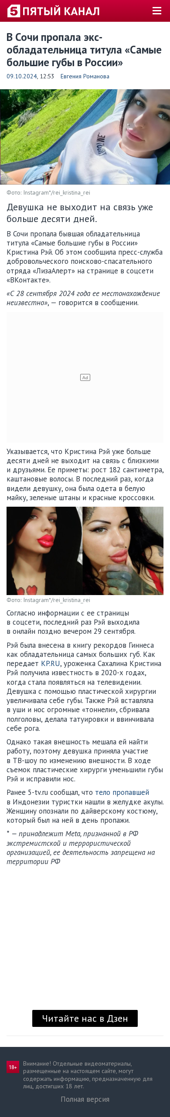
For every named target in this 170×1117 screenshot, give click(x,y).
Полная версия (85, 1099)
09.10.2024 (22, 76)
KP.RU (50, 663)
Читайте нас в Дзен (85, 1018)
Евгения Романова (85, 76)
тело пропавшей (122, 792)
